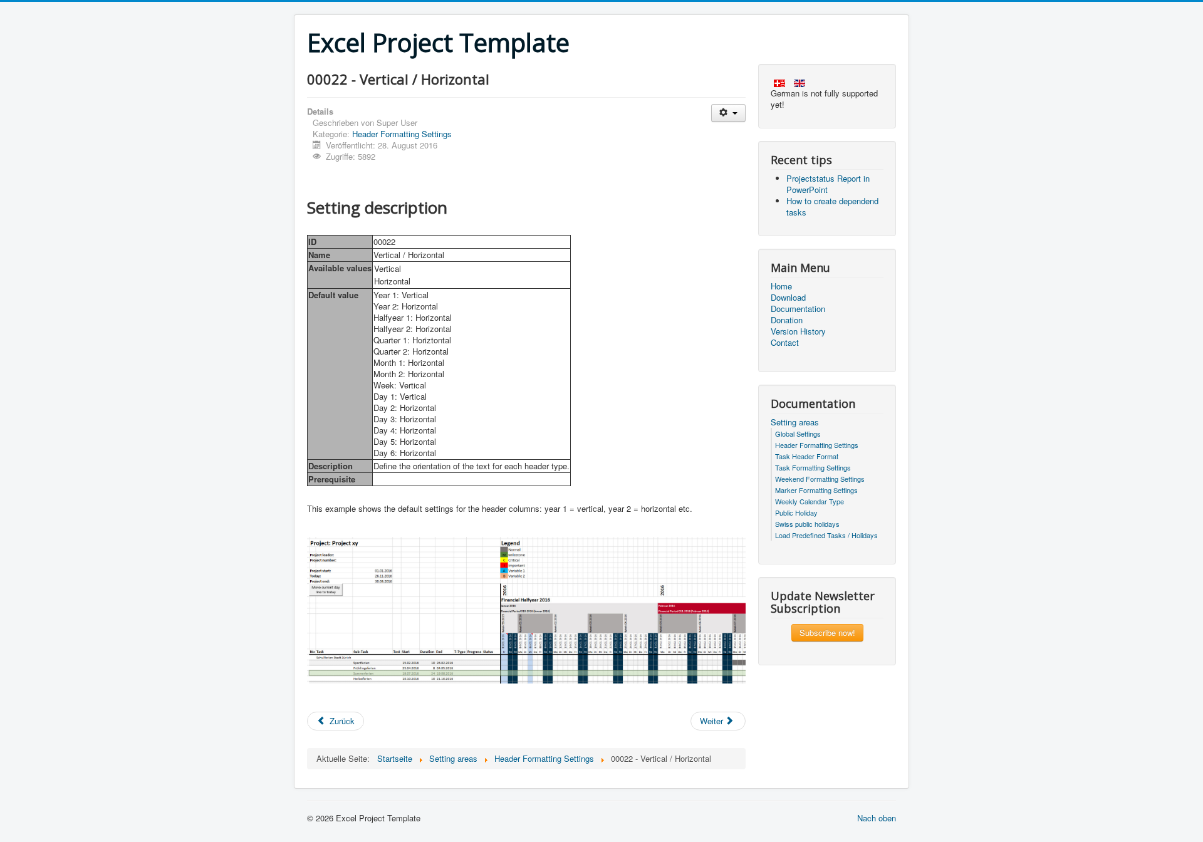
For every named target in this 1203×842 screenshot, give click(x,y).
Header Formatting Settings (402, 134)
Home (781, 286)
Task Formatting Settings (813, 467)
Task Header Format (806, 456)
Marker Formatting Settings (816, 490)
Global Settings (798, 434)
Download (788, 297)
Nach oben (876, 818)
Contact (785, 342)
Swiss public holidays (807, 524)
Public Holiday (796, 512)
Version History (798, 331)
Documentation (798, 308)
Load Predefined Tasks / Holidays (826, 535)
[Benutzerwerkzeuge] (728, 113)
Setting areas (795, 422)
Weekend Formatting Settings (820, 479)
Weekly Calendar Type (809, 501)
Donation (787, 320)
